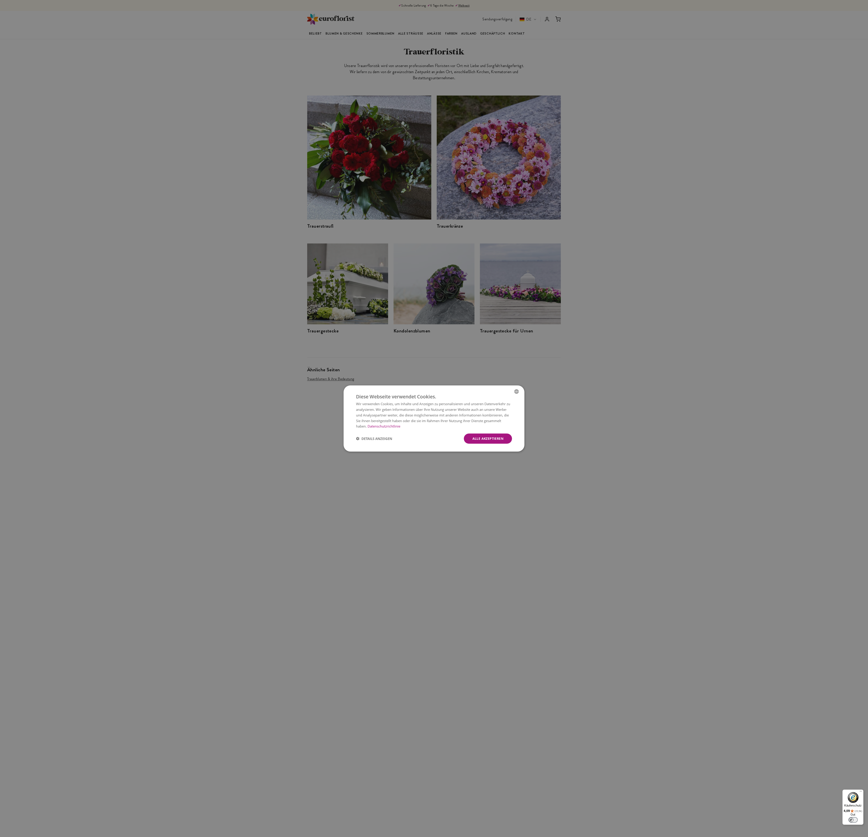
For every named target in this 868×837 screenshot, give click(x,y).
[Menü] (860, 792)
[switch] (853, 820)
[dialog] (434, 419)
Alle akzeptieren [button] (487, 438)
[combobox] (516, 391)
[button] (374, 438)
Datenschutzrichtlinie (384, 426)
